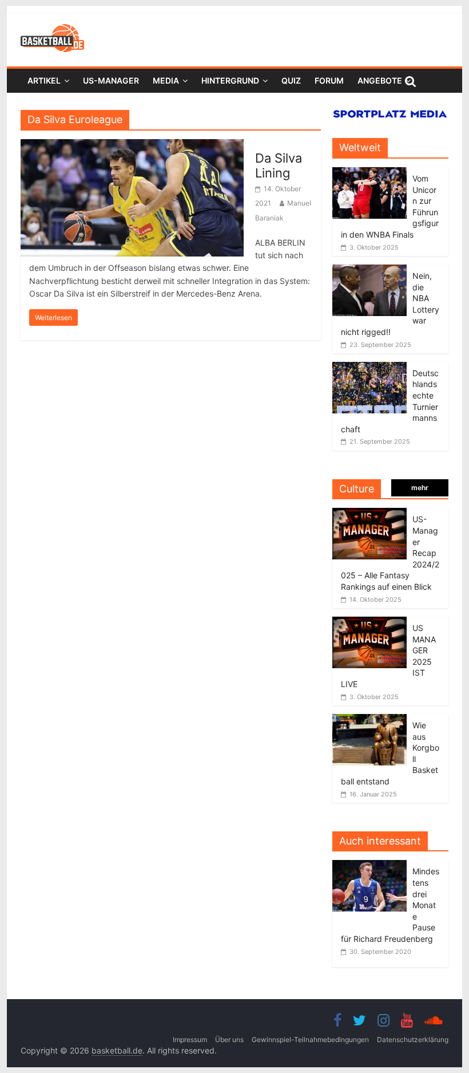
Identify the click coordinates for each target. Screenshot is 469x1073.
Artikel (44, 80)
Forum (329, 80)
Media (166, 80)
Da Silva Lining (278, 165)
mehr (419, 487)
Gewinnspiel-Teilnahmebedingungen (310, 1039)
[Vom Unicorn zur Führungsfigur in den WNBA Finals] (369, 173)
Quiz (291, 80)
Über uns (229, 1039)
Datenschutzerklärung (412, 1039)
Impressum (190, 1039)
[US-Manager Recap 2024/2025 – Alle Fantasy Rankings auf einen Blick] (369, 514)
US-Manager (111, 80)
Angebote (379, 80)
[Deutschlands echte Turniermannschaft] (369, 368)
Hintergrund (230, 80)
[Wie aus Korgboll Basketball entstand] (369, 720)
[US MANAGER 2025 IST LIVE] (369, 623)
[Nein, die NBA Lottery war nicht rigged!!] (369, 270)
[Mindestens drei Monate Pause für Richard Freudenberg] (372, 866)
